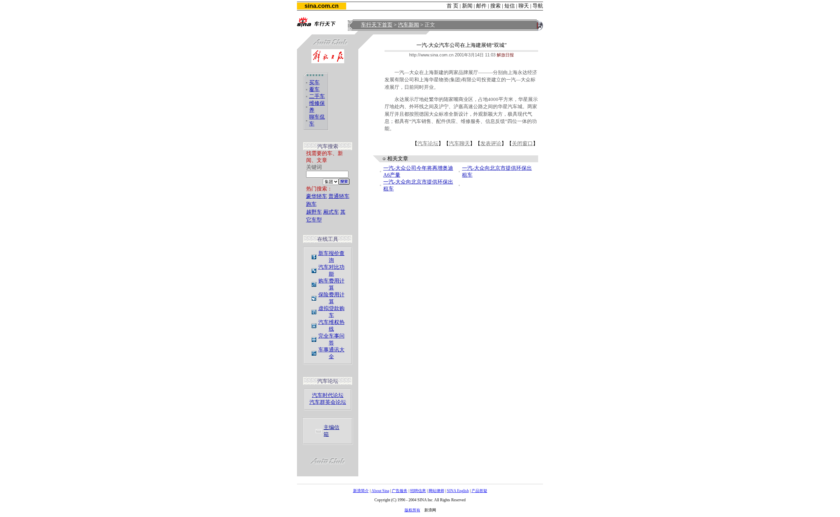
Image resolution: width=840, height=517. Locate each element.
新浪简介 (361, 490)
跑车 (311, 204)
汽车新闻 (408, 25)
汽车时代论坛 (328, 395)
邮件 (481, 6)
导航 (538, 6)
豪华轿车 (316, 196)
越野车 (314, 212)
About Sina (380, 490)
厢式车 (331, 212)
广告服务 (400, 490)
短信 (509, 6)
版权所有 (412, 510)
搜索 (495, 6)
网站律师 (436, 490)
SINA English (458, 490)
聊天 (523, 6)
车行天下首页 (376, 25)
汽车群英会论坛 (327, 402)
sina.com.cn (321, 6)
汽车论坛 (427, 143)
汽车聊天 (459, 143)
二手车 (317, 96)
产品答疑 (479, 490)
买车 (314, 82)
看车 (314, 89)
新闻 (467, 6)
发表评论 (490, 143)
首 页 (452, 6)
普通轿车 (338, 196)
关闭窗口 (522, 143)
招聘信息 (418, 490)
